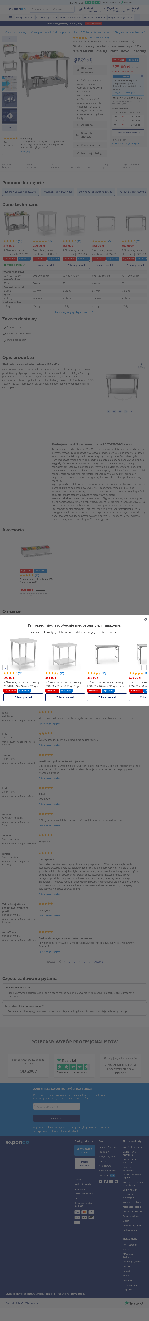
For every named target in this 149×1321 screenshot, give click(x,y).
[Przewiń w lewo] (5, 667)
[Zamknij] (145, 619)
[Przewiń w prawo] (144, 667)
